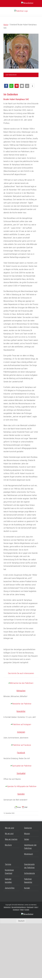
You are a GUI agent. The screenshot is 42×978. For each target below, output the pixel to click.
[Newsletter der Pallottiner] (21, 703)
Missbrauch (28, 854)
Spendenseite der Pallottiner (29, 866)
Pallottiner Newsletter (28, 880)
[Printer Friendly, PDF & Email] (21, 807)
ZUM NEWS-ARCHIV (11, 75)
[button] (6, 86)
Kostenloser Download (9, 871)
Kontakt (27, 888)
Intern (36, 907)
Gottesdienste (29, 873)
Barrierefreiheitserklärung (19, 907)
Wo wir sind (9, 833)
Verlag (26, 839)
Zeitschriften (9, 888)
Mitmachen (21, 690)
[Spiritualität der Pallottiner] (21, 765)
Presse (22, 909)
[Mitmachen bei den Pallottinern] (21, 683)
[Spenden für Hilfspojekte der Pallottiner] (21, 786)
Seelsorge (28, 828)
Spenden (21, 794)
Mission (27, 833)
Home (6, 25)
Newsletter (21, 711)
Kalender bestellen (8, 880)
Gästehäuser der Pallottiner (30, 846)
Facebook (21, 752)
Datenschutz (7, 907)
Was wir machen (11, 839)
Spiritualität (21, 773)
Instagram (21, 732)
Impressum (16, 909)
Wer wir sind (9, 828)
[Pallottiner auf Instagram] (21, 724)
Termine (8, 864)
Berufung (8, 845)
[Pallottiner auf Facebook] (21, 745)
